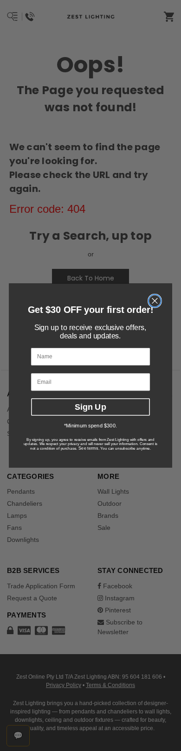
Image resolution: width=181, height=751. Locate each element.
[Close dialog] (155, 300)
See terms (88, 448)
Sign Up (90, 406)
